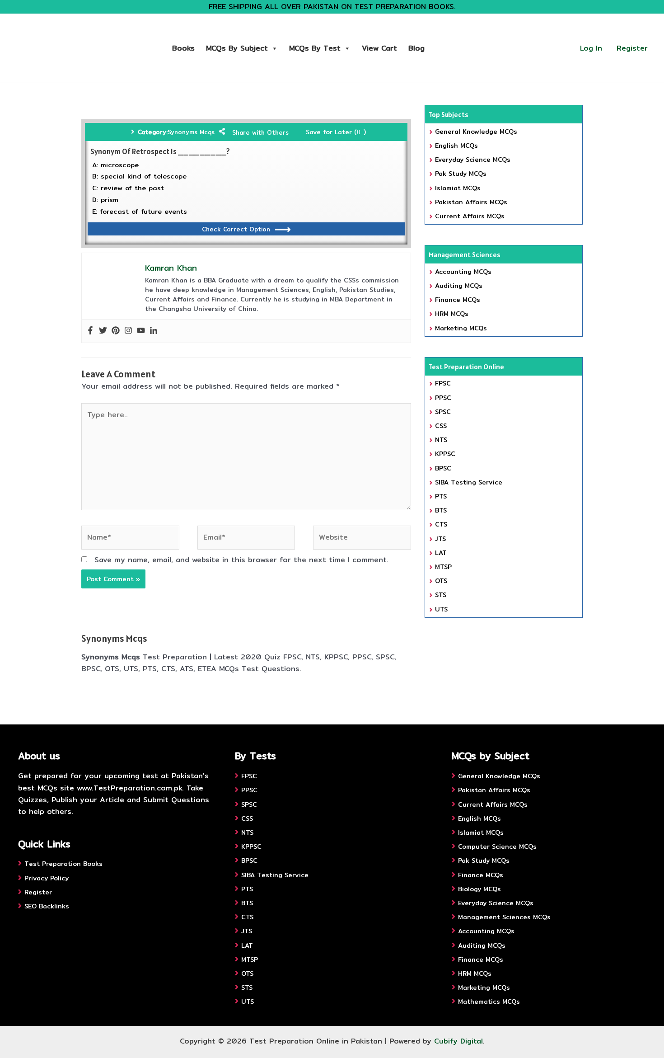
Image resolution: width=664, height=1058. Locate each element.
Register (632, 48)
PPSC (443, 398)
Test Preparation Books (63, 864)
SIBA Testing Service (468, 482)
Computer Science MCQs (497, 846)
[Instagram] (128, 331)
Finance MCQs (457, 300)
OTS (441, 581)
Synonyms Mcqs (191, 131)
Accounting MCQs (463, 272)
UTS (441, 609)
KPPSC (445, 454)
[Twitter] (103, 331)
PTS (441, 496)
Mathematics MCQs (489, 1001)
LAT (441, 553)
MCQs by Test (315, 48)
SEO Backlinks (46, 906)
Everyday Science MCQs (472, 160)
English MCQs (456, 145)
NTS (441, 440)
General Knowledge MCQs (476, 131)
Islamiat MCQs (458, 188)
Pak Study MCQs (460, 174)
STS (440, 595)
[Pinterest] (116, 331)
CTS (441, 524)
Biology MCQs (479, 889)
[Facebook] (90, 331)
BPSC (443, 468)
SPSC (443, 412)
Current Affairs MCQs (470, 216)
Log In (591, 48)
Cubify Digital (458, 1041)
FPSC (443, 383)
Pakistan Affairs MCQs (471, 202)
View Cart (379, 48)
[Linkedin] (154, 331)
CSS (441, 426)
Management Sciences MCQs (504, 917)
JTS (440, 539)
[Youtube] (141, 331)
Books (183, 48)
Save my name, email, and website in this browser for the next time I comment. (241, 559)
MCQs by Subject (237, 48)
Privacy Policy (46, 878)
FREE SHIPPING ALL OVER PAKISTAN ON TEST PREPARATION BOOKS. (332, 6)
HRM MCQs (451, 314)
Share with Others (260, 132)
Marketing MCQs (461, 328)
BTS (441, 510)
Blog (416, 48)
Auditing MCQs (458, 286)
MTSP (443, 567)
